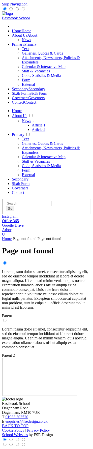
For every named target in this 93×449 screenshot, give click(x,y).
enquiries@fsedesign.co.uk (26, 421)
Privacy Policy (38, 430)
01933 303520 (16, 417)
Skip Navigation (15, 4)
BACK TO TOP (15, 426)
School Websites (15, 435)
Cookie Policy (13, 430)
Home (7, 239)
